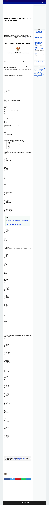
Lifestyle (20, 458)
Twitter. (19, 459)
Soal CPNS (24, 457)
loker (42, 70)
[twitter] (12, 479)
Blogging (6, 458)
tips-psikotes (39, 74)
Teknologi (23, 458)
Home (21, 502)
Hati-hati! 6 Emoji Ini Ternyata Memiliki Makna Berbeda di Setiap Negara (39, 48)
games (40, 69)
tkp (43, 74)
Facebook (16, 459)
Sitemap (28, 502)
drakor (35, 69)
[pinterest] (18, 479)
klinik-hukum (37, 70)
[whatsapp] (23, 479)
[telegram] (28, 479)
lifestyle (40, 70)
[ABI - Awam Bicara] (6, 1)
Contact (25, 502)
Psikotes (27, 457)
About (23, 502)
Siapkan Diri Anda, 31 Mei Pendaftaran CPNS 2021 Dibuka (14, 224)
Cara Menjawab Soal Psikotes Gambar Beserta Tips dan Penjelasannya (38, 43)
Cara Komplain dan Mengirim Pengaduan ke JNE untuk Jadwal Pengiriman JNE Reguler (39, 38)
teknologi (41, 73)
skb (37, 73)
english (37, 69)
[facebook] (7, 479)
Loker (18, 458)
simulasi (35, 73)
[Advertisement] (17, 10)
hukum (42, 69)
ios (34, 70)
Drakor (14, 458)
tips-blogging (35, 74)
